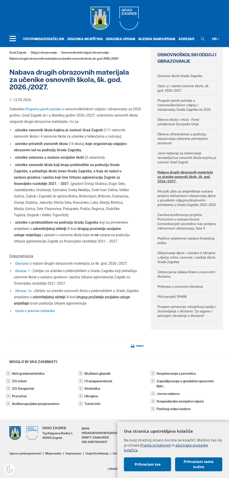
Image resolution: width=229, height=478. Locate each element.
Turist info (92, 404)
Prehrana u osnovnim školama (180, 287)
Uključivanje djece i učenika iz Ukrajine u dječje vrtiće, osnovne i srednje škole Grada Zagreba (186, 257)
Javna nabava (168, 394)
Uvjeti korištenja (97, 453)
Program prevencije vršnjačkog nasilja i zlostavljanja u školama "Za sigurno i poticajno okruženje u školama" (186, 311)
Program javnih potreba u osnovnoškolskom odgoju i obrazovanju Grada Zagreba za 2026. (184, 105)
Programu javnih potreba (43, 109)
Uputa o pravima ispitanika (35, 311)
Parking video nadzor (174, 409)
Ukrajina (91, 396)
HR (214, 39)
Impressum (73, 453)
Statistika (92, 388)
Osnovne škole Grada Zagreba (179, 76)
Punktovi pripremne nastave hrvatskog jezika (185, 240)
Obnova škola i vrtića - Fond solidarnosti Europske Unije (178, 122)
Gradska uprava (121, 39)
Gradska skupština (85, 39)
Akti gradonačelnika (28, 373)
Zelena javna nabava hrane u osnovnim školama (186, 274)
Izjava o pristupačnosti (25, 453)
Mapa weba (53, 453)
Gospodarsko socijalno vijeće (180, 401)
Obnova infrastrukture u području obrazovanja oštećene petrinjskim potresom (182, 138)
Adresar (186, 39)
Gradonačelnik (50, 39)
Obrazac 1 (22, 271)
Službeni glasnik (97, 373)
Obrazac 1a (23, 291)
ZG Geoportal (23, 388)
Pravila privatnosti (155, 445)
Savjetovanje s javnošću (176, 373)
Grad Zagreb (17, 52)
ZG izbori (19, 381)
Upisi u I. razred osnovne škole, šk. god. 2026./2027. (183, 88)
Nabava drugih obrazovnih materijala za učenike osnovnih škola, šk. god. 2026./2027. (185, 176)
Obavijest (22, 264)
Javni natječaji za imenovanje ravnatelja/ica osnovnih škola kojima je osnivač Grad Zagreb (186, 157)
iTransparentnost (98, 381)
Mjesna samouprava (157, 39)
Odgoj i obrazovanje (44, 52)
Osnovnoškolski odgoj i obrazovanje (85, 52)
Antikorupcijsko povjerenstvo (35, 404)
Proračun (19, 396)
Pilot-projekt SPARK (172, 297)
